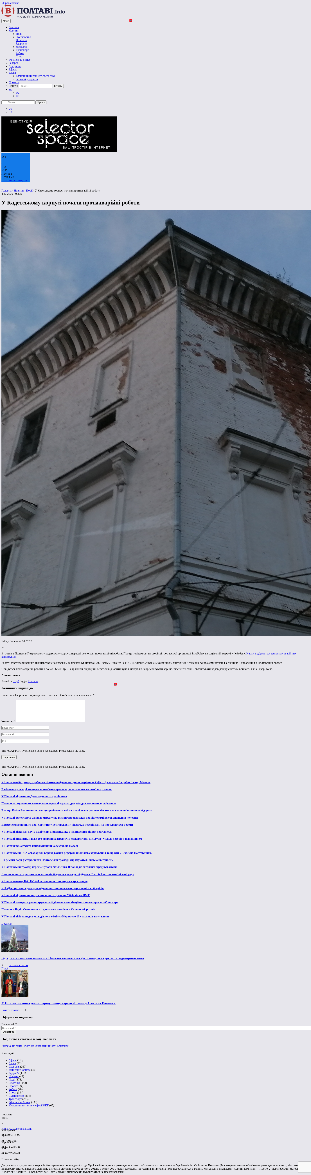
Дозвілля (21, 46)
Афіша (13, 69)
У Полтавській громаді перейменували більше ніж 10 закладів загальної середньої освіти (59, 866)
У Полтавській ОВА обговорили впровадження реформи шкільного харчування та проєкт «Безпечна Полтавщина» (76, 852)
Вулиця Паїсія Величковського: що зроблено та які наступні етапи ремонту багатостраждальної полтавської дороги (76, 810)
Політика (21, 40)
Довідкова (15, 66)
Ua (17, 92)
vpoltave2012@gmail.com (16, 1128)
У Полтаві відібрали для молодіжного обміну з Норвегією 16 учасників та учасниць (55, 916)
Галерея (13, 62)
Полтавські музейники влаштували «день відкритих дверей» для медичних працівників (58, 803)
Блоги (12, 72)
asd (10, 89)
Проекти (14, 82)
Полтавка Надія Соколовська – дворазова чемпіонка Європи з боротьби (48, 909)
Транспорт (22, 49)
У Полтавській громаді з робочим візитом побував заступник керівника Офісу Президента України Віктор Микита (75, 782)
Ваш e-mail (9, 1024)
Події (19, 33)
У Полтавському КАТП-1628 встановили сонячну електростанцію (44, 881)
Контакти (63, 1045)
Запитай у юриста (27, 79)
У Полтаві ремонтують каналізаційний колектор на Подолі (39, 845)
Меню (6, 21)
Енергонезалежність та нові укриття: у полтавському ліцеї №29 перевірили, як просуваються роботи (67, 824)
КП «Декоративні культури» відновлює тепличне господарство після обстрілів (52, 888)
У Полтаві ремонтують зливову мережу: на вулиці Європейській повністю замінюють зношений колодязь (69, 817)
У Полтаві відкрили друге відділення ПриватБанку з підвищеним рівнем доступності (56, 831)
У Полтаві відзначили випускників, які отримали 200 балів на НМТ (45, 895)
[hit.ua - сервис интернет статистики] (2, 1113)
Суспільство (23, 37)
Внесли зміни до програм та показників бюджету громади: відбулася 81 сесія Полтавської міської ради (67, 874)
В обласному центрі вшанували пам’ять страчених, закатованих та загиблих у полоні (56, 789)
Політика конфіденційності (39, 1045)
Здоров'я (14, 1073)
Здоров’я (21, 43)
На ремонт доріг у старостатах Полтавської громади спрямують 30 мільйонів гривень (57, 859)
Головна (14, 27)
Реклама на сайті (11, 1045)
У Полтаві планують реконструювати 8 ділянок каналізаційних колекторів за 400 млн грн (59, 902)
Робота (20, 53)
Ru (17, 95)
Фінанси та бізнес (19, 59)
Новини (14, 30)
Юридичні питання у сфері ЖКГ (36, 75)
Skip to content (10, 2)
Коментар (8, 721)
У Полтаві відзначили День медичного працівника (34, 796)
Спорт (20, 56)
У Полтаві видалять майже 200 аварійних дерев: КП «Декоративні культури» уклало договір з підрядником (71, 838)
